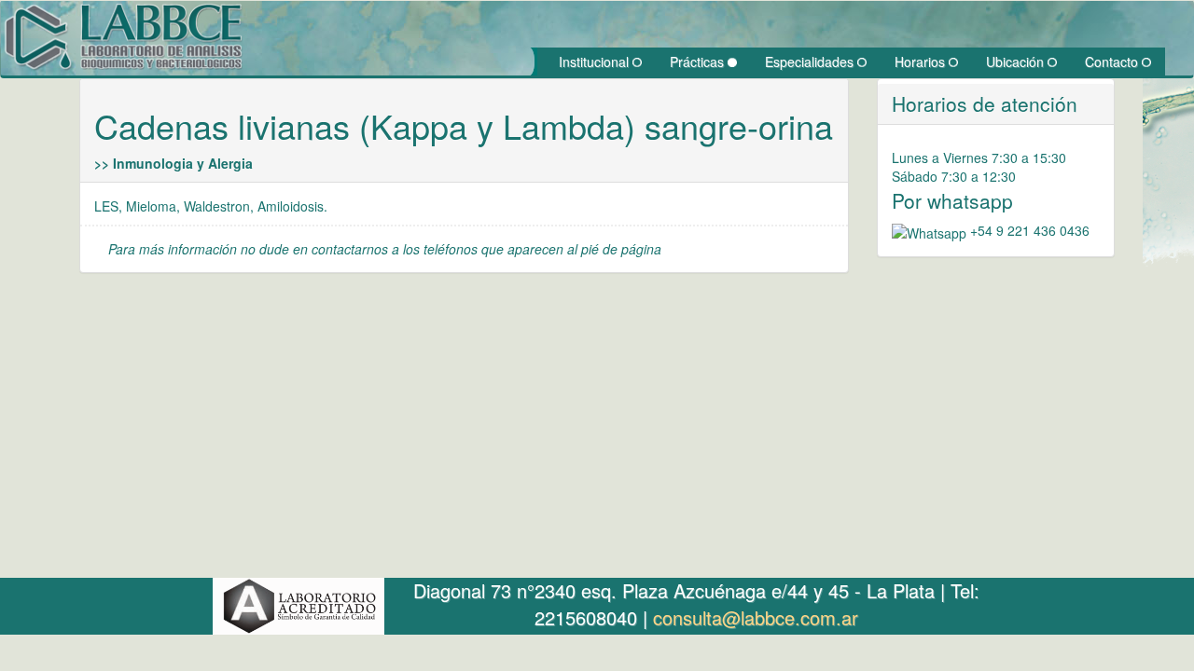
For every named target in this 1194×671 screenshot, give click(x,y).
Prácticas (699, 61)
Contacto (1113, 61)
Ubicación (1017, 61)
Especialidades (811, 61)
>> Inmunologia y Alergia (173, 163)
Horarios (922, 61)
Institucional (595, 61)
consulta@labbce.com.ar (755, 617)
